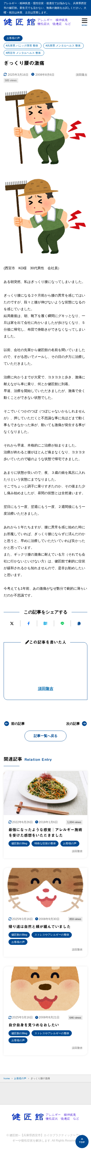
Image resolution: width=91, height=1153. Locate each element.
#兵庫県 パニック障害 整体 (22, 45)
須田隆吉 (45, 689)
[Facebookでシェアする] (28, 623)
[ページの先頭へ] (82, 1141)
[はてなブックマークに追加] (45, 623)
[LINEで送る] (62, 623)
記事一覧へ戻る (46, 736)
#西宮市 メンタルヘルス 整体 (23, 52)
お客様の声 (13, 38)
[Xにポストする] (12, 623)
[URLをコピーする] (79, 623)
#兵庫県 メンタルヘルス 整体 (63, 45)
